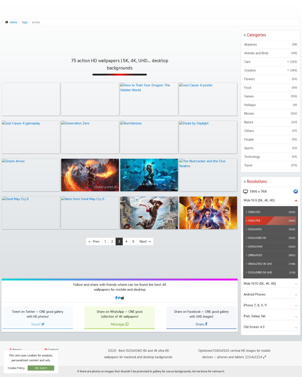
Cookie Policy (16, 368)
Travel (270, 165)
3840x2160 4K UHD (271, 264)
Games (270, 96)
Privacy (16, 350)
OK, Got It (41, 368)
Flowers (270, 79)
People (270, 139)
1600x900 (271, 229)
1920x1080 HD (271, 238)
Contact (52, 350)
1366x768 (271, 220)
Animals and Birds (270, 53)
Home (13, 22)
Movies (270, 114)
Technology (270, 157)
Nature (270, 122)
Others (270, 131)
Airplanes (270, 44)
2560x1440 (271, 246)
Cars (270, 62)
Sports (270, 148)
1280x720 (271, 212)
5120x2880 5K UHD (271, 272)
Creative (270, 70)
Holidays (270, 105)
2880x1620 (271, 255)
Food (270, 88)
